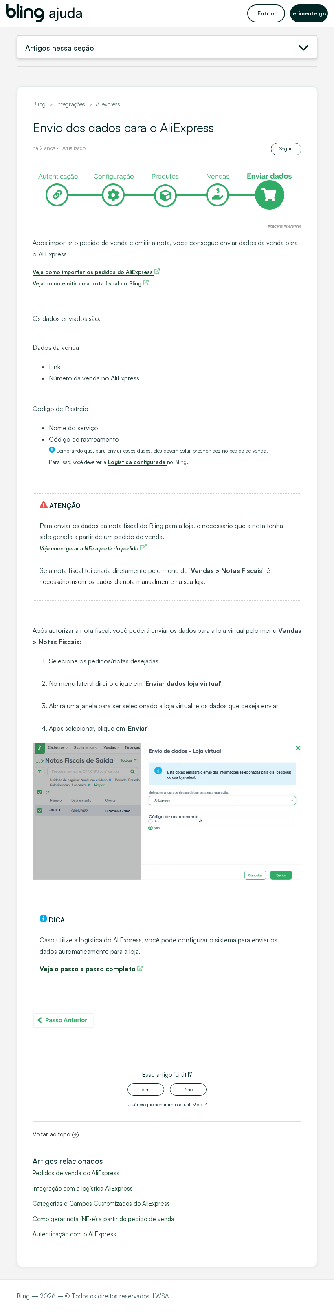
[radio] (145, 1089)
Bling (39, 104)
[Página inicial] (44, 13)
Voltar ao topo (51, 1134)
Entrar (266, 13)
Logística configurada (137, 462)
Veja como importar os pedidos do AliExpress (93, 272)
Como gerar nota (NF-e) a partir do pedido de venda (103, 1219)
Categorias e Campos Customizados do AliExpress (101, 1203)
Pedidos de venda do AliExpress (76, 1173)
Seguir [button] (286, 149)
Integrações (70, 104)
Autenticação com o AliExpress (74, 1234)
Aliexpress (108, 104)
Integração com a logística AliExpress (83, 1188)
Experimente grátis (309, 13)
